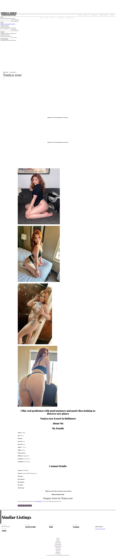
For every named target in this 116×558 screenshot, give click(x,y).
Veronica (76, 527)
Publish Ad (58, 539)
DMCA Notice (58, 552)
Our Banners (58, 541)
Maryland (5, 72)
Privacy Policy (58, 547)
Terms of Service (58, 549)
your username (15, 19)
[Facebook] (5, 81)
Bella (51, 527)
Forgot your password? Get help (7, 24)
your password (15, 21)
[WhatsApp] (18, 81)
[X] (9, 81)
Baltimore (13, 72)
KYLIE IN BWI (30, 527)
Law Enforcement (58, 553)
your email (14, 29)
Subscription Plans (58, 542)
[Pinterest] (14, 81)
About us (58, 538)
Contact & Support (58, 544)
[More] (23, 81)
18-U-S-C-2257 (58, 550)
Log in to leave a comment (100, 528)
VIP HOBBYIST (39, 501)
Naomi (4, 531)
